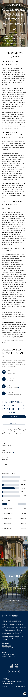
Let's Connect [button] (14, 600)
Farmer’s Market (18, 314)
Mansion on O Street (8, 270)
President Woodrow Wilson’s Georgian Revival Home (14, 276)
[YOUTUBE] (14, 671)
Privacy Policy (20, 686)
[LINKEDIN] (9, 671)
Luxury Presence (8, 683)
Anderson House (19, 278)
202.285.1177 (6, 646)
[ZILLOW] (18, 671)
